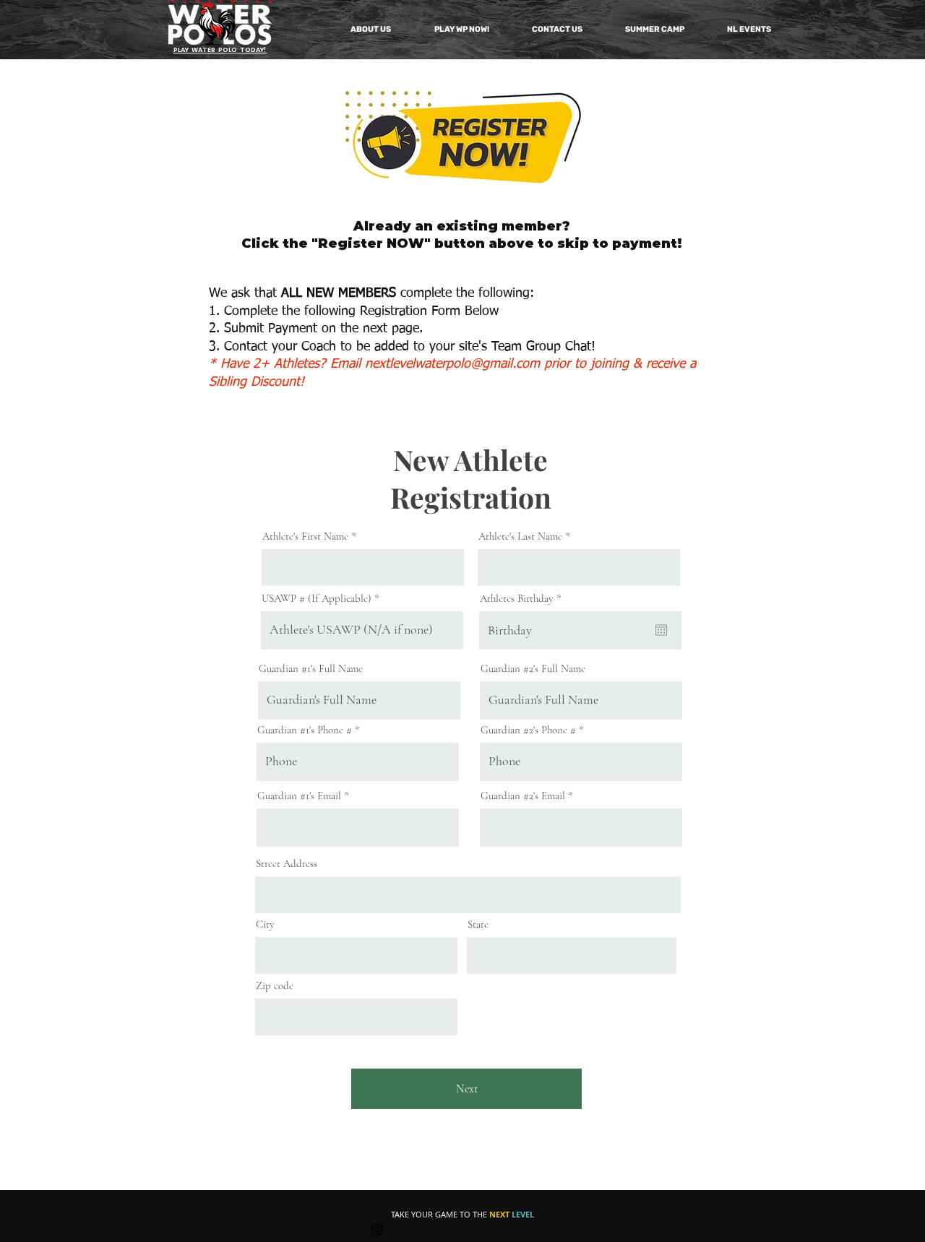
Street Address (286, 863)
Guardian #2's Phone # (528, 730)
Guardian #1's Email (299, 795)
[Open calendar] (661, 630)
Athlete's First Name (305, 536)
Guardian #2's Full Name (533, 668)
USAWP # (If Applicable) (316, 598)
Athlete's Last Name (520, 536)
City (265, 924)
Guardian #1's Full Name (311, 668)
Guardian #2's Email (523, 795)
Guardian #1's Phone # (304, 730)
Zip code (274, 985)
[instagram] (377, 1229)
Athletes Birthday (523, 598)
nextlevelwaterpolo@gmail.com (452, 364)
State (478, 924)
